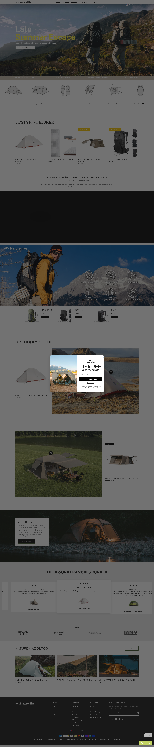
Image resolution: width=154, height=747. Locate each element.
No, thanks (90, 383)
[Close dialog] (102, 357)
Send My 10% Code (91, 379)
